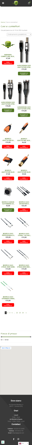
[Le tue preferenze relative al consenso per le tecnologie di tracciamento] (2, 442)
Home (3, 22)
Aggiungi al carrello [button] (24, 73)
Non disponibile (8, 63)
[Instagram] (18, 439)
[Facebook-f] (14, 439)
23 (20, 313)
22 (17, 313)
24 (23, 313)
